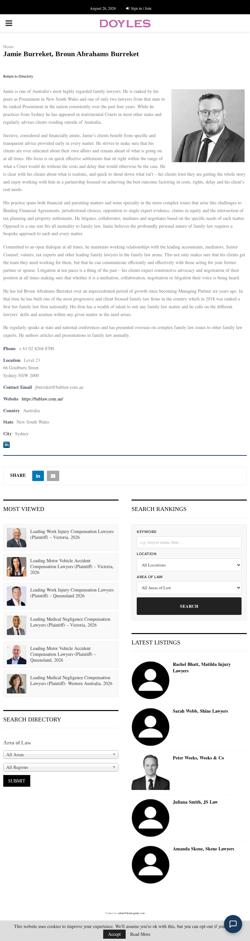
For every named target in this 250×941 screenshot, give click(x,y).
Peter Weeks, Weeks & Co (198, 758)
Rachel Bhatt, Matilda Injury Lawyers (202, 667)
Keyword (147, 532)
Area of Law (150, 577)
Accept (114, 934)
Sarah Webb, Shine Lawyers (200, 711)
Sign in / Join (140, 8)
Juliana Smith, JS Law (195, 802)
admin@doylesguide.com (131, 913)
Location (146, 554)
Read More (140, 934)
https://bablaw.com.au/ (42, 399)
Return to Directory (18, 76)
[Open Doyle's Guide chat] (233, 924)
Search (189, 606)
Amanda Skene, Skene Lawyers (203, 849)
